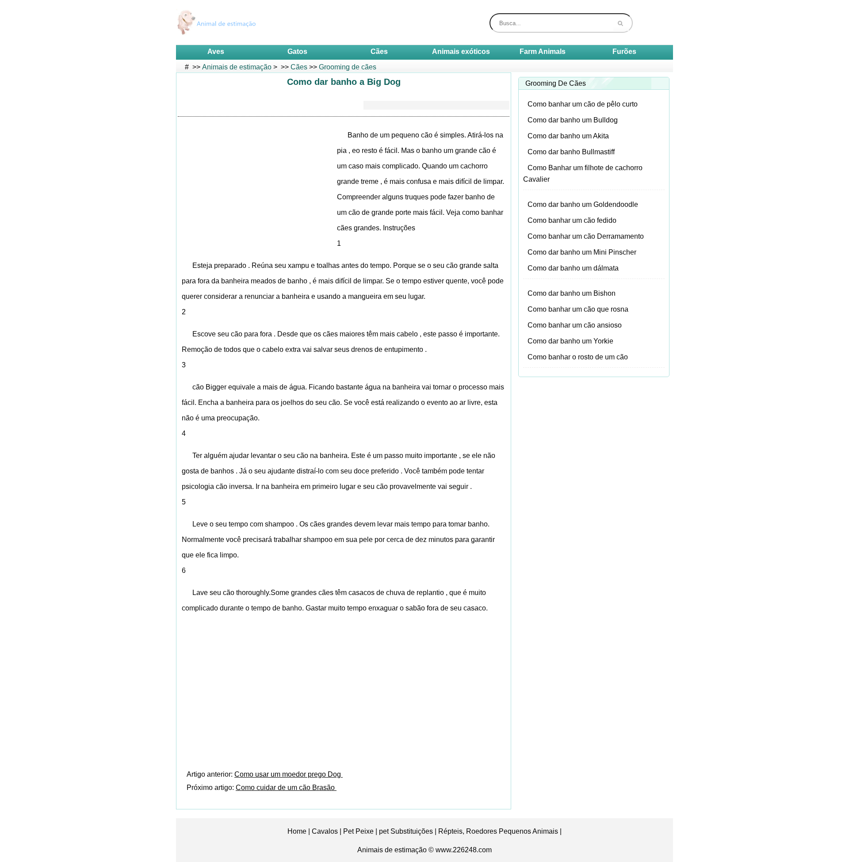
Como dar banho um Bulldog (573, 120)
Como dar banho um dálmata (573, 268)
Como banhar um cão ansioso (575, 325)
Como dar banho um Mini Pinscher (582, 252)
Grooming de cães (347, 67)
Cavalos (325, 831)
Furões (624, 51)
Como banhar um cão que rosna (578, 309)
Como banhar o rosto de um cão (578, 357)
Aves (215, 51)
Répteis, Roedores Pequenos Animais (498, 831)
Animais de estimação (237, 67)
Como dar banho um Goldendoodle (583, 204)
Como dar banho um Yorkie (570, 341)
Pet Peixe (358, 831)
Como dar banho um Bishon (572, 293)
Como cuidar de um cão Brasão (286, 787)
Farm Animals (543, 51)
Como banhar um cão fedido (572, 220)
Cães (379, 51)
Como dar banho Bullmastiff (571, 152)
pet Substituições (406, 831)
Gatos (297, 51)
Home (296, 831)
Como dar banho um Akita (568, 136)
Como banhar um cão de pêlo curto (583, 104)
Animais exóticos (461, 51)
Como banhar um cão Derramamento (586, 236)
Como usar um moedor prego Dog (288, 774)
